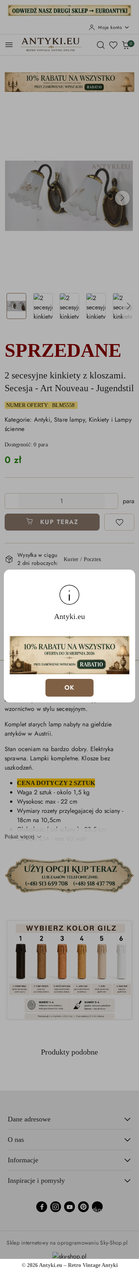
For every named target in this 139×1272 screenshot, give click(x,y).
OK (69, 687)
